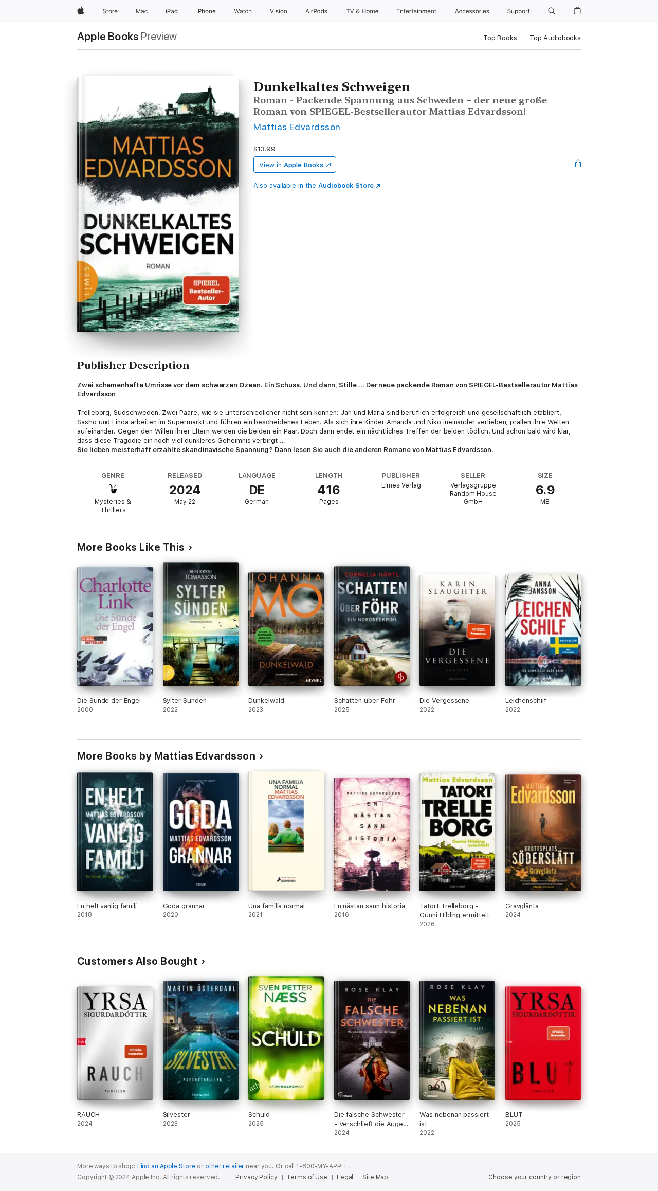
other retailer (224, 1166)
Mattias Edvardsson (297, 126)
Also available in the (313, 185)
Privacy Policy (256, 1177)
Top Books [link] (500, 38)
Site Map (375, 1177)
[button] (552, 11)
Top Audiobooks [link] (555, 38)
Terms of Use (306, 1177)
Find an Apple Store (166, 1166)
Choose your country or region (534, 1177)
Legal (345, 1177)
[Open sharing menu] (578, 164)
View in (291, 165)
